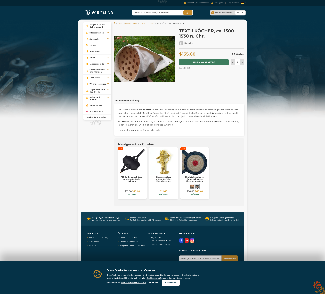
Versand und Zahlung (98, 237)
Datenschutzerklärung (160, 244)
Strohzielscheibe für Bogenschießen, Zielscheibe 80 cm (195, 179)
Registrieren (233, 3)
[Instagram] (192, 240)
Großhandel (94, 241)
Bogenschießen (131, 23)
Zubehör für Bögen (147, 23)
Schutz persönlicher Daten (133, 282)
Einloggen (218, 3)
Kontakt (92, 246)
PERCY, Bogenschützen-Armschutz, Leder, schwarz (132, 179)
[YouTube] (187, 240)
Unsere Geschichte (128, 237)
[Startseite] (115, 23)
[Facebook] (181, 240)
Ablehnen (153, 283)
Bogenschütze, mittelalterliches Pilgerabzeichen (164, 179)
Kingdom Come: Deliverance (132, 246)
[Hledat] (187, 12)
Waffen (120, 23)
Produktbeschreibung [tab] (127, 100)
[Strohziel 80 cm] (192, 186)
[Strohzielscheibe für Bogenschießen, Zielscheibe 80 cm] (197, 186)
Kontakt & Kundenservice (198, 3)
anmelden (230, 258)
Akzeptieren (171, 283)
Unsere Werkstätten (129, 241)
